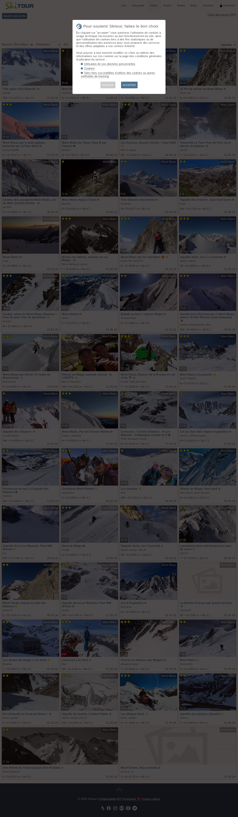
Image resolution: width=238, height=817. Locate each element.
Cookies (89, 68)
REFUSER (108, 85)
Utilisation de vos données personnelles (109, 63)
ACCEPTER (129, 85)
